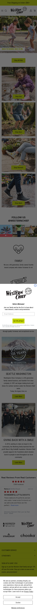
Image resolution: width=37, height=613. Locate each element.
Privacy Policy (28, 592)
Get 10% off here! (18, 321)
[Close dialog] (35, 285)
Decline (18, 603)
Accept (18, 597)
